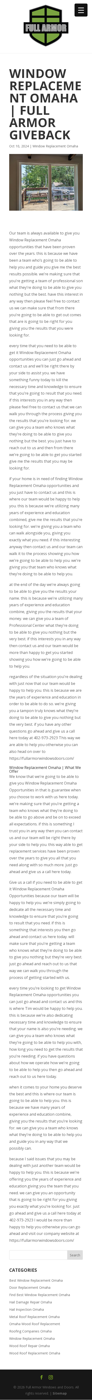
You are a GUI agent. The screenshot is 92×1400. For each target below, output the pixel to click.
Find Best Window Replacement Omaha (39, 1295)
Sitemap (60, 1393)
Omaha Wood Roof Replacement (34, 1324)
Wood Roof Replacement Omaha (34, 1353)
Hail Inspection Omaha (26, 1309)
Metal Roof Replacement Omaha (34, 1317)
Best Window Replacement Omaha (36, 1280)
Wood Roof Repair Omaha (29, 1346)
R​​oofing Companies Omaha (30, 1331)
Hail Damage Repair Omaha (30, 1302)
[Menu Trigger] (81, 10)
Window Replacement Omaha (55, 146)
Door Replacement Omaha (29, 1287)
